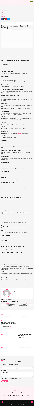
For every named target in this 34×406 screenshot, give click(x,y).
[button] (32, 402)
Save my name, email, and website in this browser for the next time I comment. (11, 378)
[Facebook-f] (2, 19)
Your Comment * (3, 370)
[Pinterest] (21, 392)
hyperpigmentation (8, 217)
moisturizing (19, 133)
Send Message (4, 381)
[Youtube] (6, 19)
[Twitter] (8, 19)
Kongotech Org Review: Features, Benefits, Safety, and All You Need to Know (8, 323)
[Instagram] (4, 19)
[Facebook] (12, 392)
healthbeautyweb (12, 404)
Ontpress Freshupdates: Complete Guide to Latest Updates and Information (8, 337)
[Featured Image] (8, 317)
